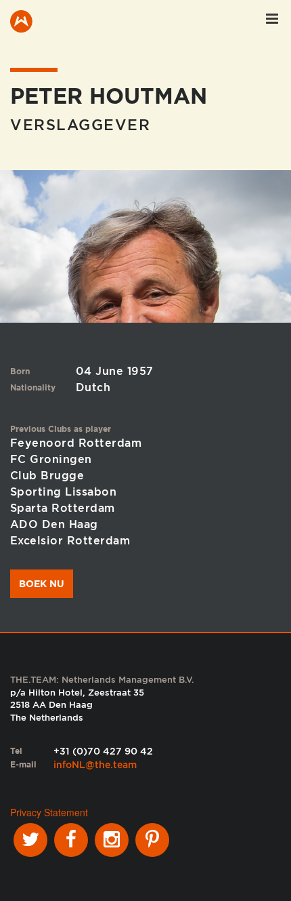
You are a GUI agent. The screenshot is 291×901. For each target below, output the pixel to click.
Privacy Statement (49, 812)
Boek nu (41, 583)
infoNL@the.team (95, 764)
